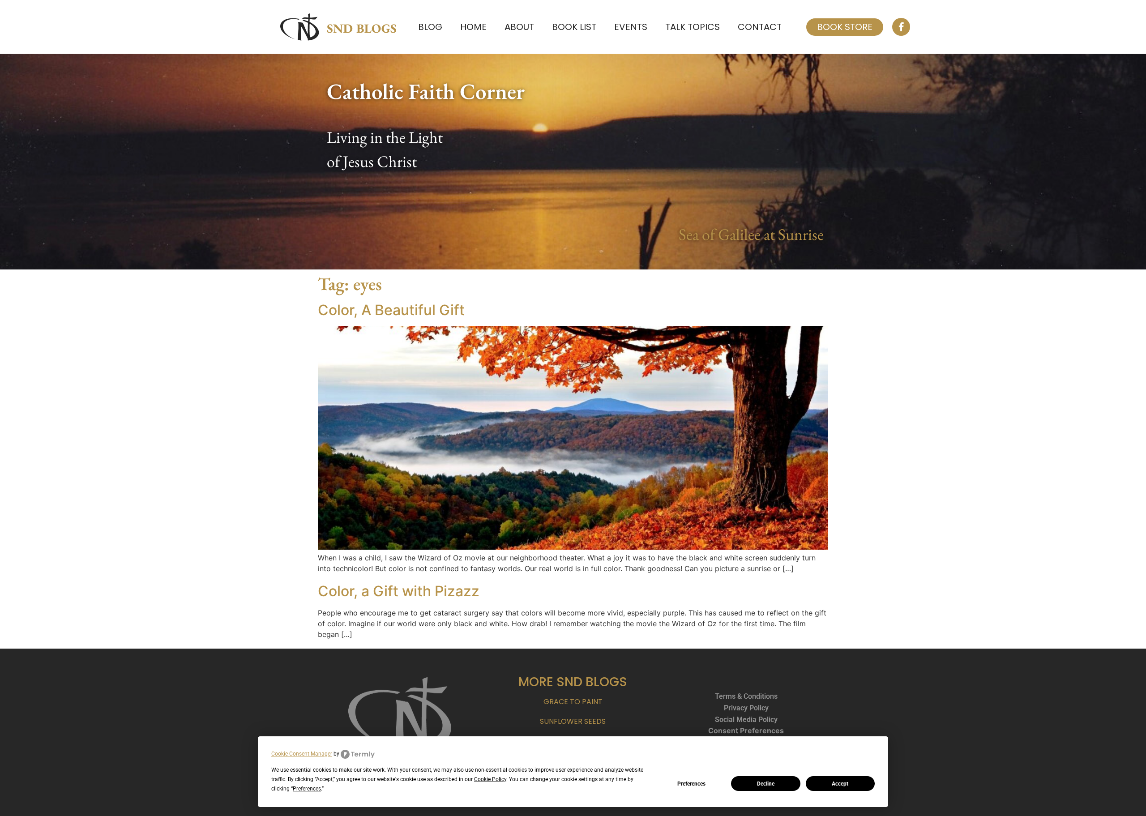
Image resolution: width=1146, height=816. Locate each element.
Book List (574, 27)
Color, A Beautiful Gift (391, 310)
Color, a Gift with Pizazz (398, 591)
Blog (430, 27)
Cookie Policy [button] (490, 779)
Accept (840, 784)
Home (473, 27)
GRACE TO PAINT (573, 701)
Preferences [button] (307, 789)
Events (630, 27)
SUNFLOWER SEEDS (573, 721)
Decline (765, 784)
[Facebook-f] (901, 27)
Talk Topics (692, 27)
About (519, 27)
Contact (760, 27)
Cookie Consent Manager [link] (301, 754)
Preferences (691, 784)
